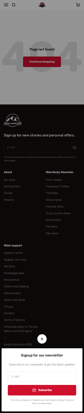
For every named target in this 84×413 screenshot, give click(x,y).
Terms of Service (39, 403)
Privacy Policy (64, 400)
